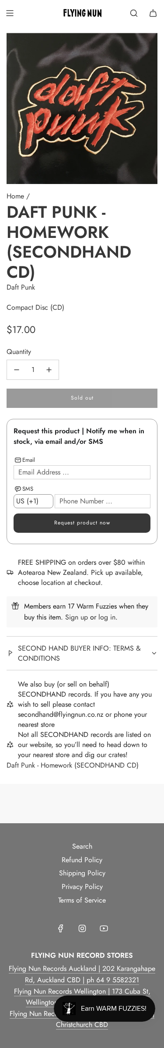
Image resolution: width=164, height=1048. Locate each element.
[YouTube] (103, 928)
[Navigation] (9, 13)
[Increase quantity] (49, 369)
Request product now (82, 523)
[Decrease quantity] (16, 369)
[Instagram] (82, 928)
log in (106, 617)
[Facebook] (60, 928)
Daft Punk (21, 287)
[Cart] (153, 13)
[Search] (133, 13)
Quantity (19, 352)
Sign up (76, 617)
